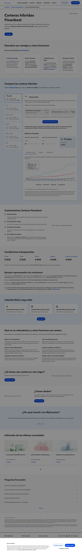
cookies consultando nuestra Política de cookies (27, 549)
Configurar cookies (64, 548)
